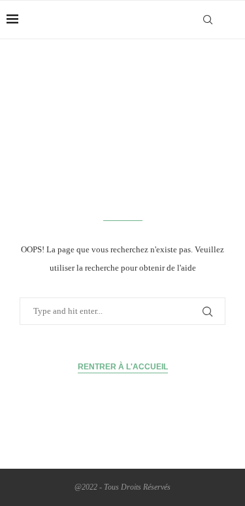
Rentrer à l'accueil (123, 366)
